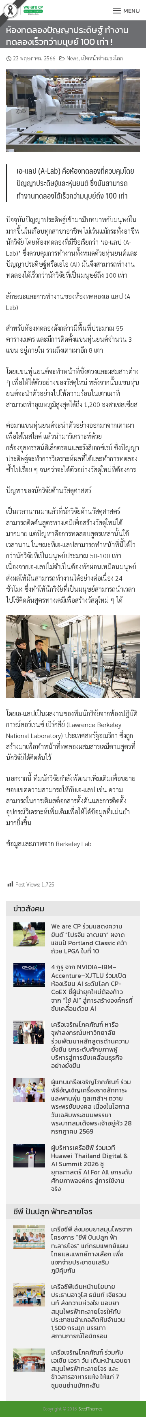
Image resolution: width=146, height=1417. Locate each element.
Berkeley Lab (74, 843)
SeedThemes (90, 1409)
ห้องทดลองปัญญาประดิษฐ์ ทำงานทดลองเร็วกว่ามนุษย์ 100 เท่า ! (67, 36)
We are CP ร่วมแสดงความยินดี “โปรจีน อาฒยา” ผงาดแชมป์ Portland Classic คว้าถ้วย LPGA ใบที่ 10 (89, 939)
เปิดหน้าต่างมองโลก (102, 58)
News (72, 58)
